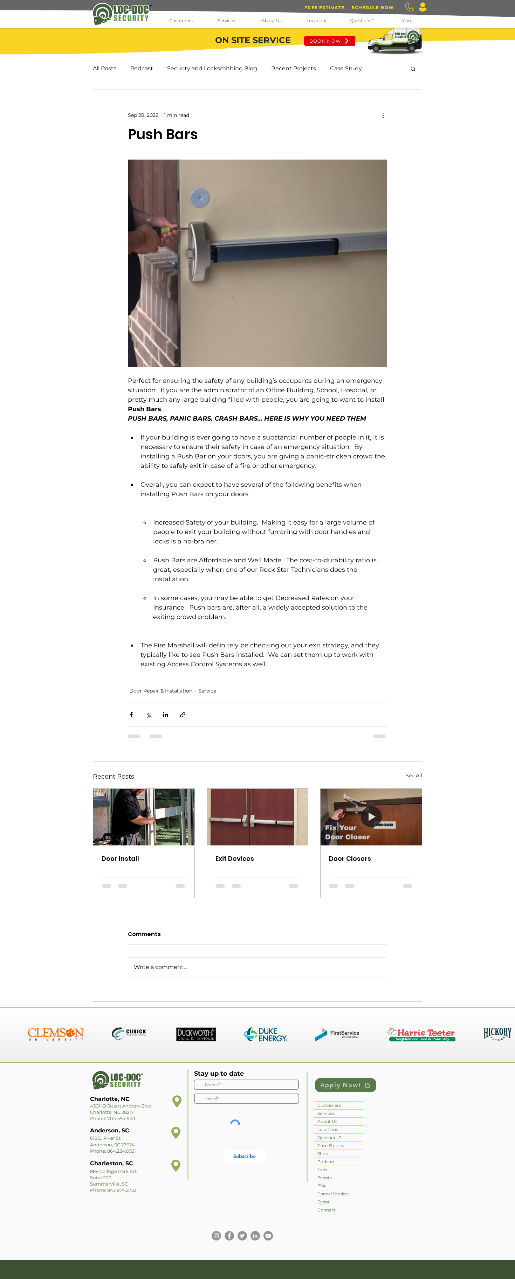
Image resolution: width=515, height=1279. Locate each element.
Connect (326, 1210)
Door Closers (350, 858)
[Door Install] (143, 817)
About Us (327, 1121)
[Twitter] (242, 1236)
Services (326, 1113)
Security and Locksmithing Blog (212, 68)
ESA (321, 1185)
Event (323, 1201)
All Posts (104, 68)
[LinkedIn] (255, 1236)
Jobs (322, 1169)
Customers (329, 1105)
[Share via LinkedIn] (165, 714)
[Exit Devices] (257, 817)
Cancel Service (332, 1193)
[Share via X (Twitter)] (148, 714)
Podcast (141, 68)
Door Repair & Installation (160, 691)
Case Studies (330, 1145)
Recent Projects (293, 68)
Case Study (346, 68)
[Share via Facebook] (131, 714)
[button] (413, 68)
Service (207, 691)
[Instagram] (216, 1236)
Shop (322, 1153)
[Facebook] (229, 1236)
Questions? (329, 1137)
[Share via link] (182, 714)
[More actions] (383, 115)
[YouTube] (268, 1236)
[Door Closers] (371, 817)
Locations (327, 1129)
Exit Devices (234, 858)
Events (324, 1177)
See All (414, 775)
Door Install (120, 858)
